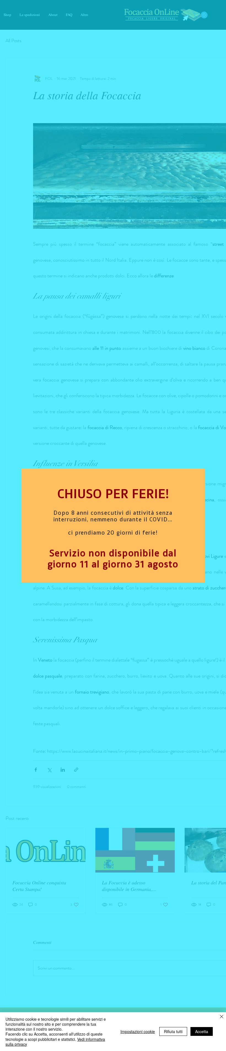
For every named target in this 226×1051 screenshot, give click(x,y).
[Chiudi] (221, 1017)
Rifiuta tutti (173, 1031)
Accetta (201, 1031)
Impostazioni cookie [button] (137, 1031)
